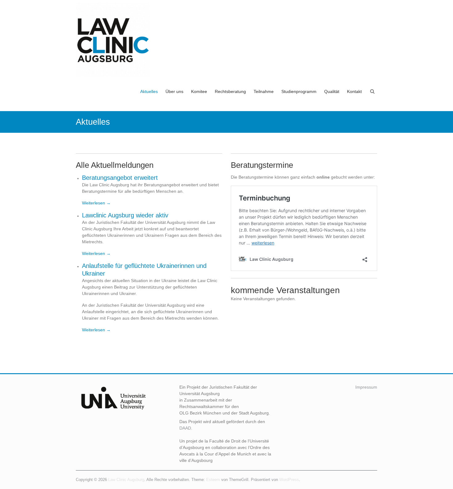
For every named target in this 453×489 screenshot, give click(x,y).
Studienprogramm (298, 91)
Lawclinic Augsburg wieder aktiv (125, 215)
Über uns (174, 91)
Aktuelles (149, 91)
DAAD (185, 428)
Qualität (331, 91)
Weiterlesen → (96, 202)
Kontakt (354, 91)
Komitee (199, 91)
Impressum (366, 387)
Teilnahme (264, 91)
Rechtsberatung (230, 91)
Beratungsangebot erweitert (120, 177)
